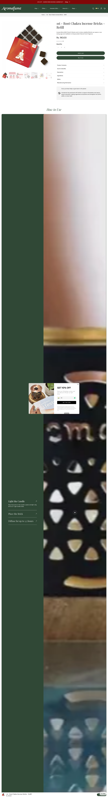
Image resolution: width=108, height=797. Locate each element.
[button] (58, 398)
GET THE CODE (67, 402)
